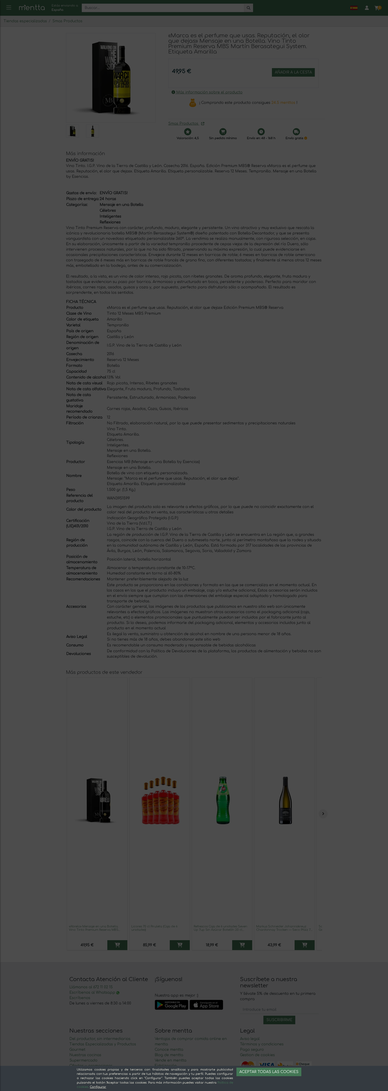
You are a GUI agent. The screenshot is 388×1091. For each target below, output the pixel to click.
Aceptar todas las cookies (268, 1072)
